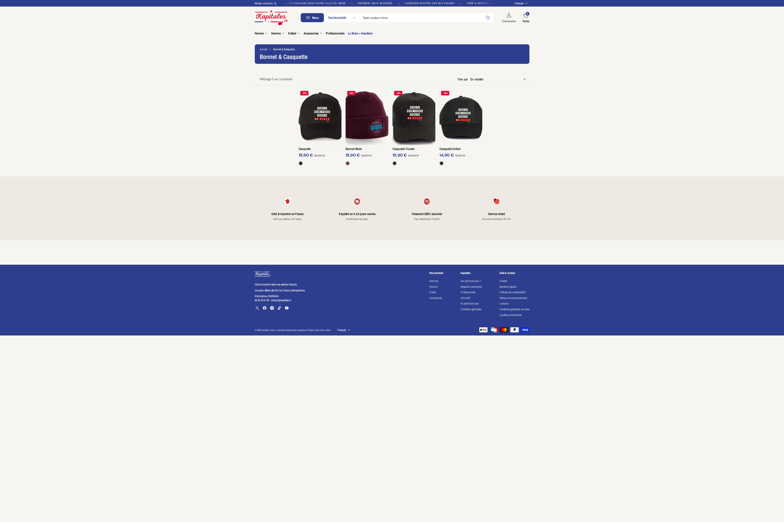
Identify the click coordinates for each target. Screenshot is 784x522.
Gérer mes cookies (323, 330)
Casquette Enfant (449, 149)
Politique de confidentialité (513, 292)
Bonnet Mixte (354, 149)
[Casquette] (320, 156)
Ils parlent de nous (470, 303)
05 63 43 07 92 (262, 300)
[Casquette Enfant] (460, 156)
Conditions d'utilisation (511, 315)
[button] (509, 17)
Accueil (263, 49)
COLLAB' (465, 298)
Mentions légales (508, 286)
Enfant (432, 292)
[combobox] (427, 17)
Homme (433, 286)
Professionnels (468, 292)
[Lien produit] (320, 117)
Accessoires (435, 298)
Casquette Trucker (404, 149)
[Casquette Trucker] (414, 156)
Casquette (305, 149)
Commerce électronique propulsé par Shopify (295, 330)
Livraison (504, 303)
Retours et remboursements (513, 298)
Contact (503, 281)
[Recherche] (488, 17)
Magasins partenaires (471, 286)
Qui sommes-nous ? (471, 281)
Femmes (433, 281)
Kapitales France (268, 330)
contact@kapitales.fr (281, 300)
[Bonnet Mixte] (367, 156)
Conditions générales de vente (514, 309)
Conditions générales (471, 309)
